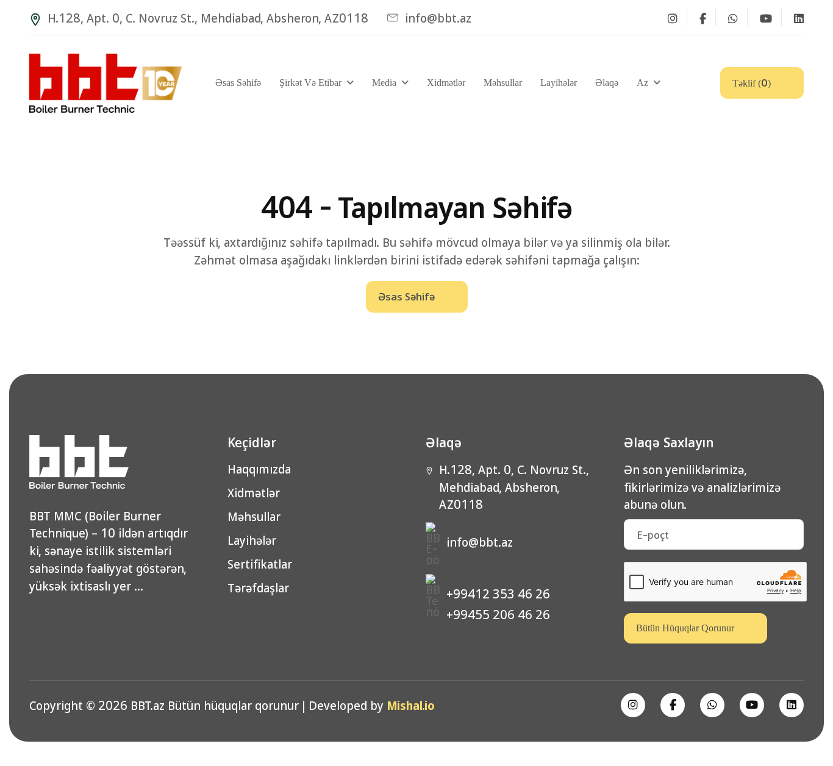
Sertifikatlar (259, 564)
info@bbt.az (438, 17)
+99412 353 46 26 (498, 593)
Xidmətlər (446, 82)
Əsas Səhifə (238, 82)
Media (384, 82)
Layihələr (558, 82)
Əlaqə (606, 82)
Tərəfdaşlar (258, 588)
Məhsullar (503, 82)
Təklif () (751, 82)
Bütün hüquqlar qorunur (685, 628)
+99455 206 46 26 (498, 614)
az (642, 82)
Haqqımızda (259, 469)
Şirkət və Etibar (310, 82)
